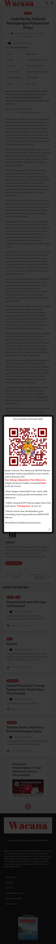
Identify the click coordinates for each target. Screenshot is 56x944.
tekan (43, 483)
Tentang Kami (23, 506)
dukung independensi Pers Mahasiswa (27, 480)
